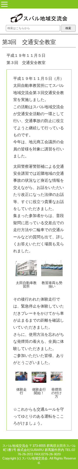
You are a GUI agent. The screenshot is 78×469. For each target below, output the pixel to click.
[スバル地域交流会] (39, 18)
